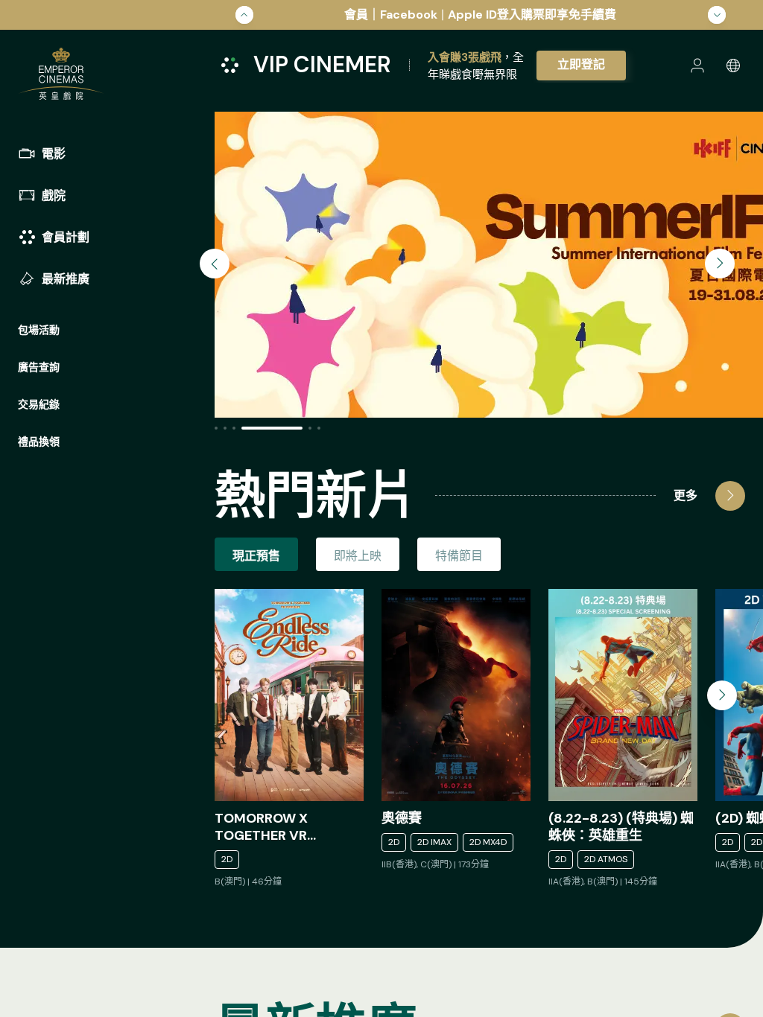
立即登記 (581, 64)
